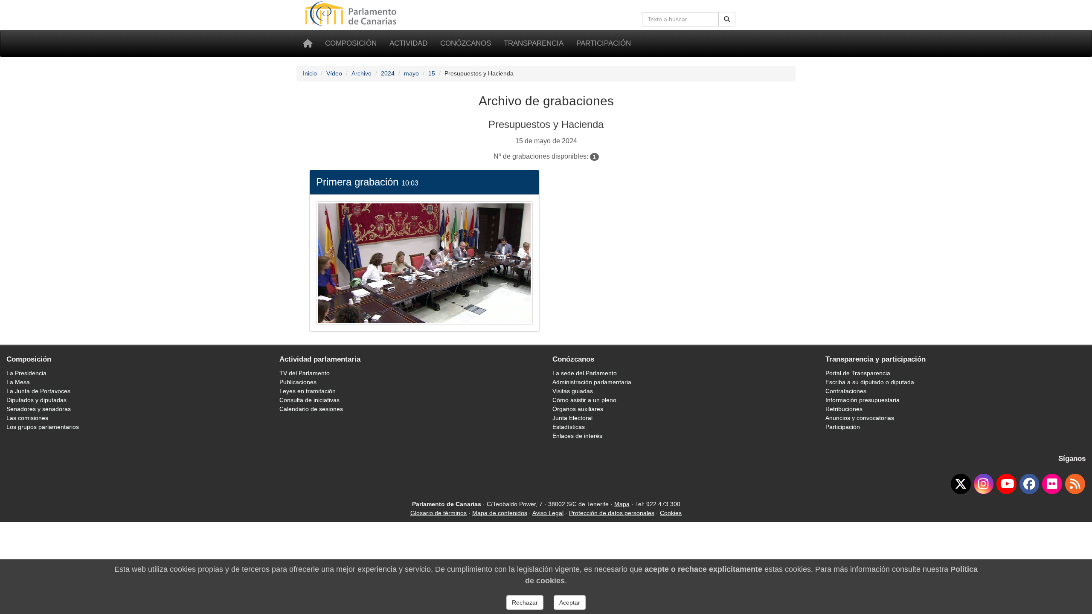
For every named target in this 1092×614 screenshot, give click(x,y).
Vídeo (334, 73)
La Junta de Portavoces (38, 391)
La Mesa (18, 382)
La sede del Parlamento (584, 373)
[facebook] (1029, 484)
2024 (388, 73)
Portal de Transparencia (857, 373)
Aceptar (569, 602)
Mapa (622, 504)
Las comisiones (27, 417)
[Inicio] (307, 43)
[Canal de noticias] (1075, 484)
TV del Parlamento (304, 373)
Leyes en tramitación (307, 391)
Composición (351, 43)
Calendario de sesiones (311, 408)
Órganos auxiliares (577, 408)
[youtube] (1006, 484)
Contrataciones (845, 391)
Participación (603, 43)
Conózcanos (465, 43)
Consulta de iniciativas (309, 400)
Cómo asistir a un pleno (584, 400)
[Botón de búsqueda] (726, 19)
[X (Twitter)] (961, 484)
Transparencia (533, 43)
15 (431, 73)
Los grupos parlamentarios (42, 426)
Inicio (310, 73)
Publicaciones (298, 382)
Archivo (361, 73)
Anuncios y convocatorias (859, 417)
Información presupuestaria (862, 400)
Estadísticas (568, 426)
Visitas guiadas (572, 391)
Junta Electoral (572, 417)
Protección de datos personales (611, 513)
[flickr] (1052, 484)
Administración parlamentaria (591, 382)
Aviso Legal (547, 513)
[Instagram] (984, 484)
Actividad (408, 43)
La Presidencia (26, 373)
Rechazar (525, 602)
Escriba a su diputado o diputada (869, 382)
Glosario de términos (438, 513)
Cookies (671, 513)
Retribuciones (844, 408)
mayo (411, 73)
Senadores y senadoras (38, 408)
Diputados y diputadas (36, 400)
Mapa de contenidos (499, 513)
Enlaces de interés (577, 435)
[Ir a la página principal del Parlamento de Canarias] (352, 13)
